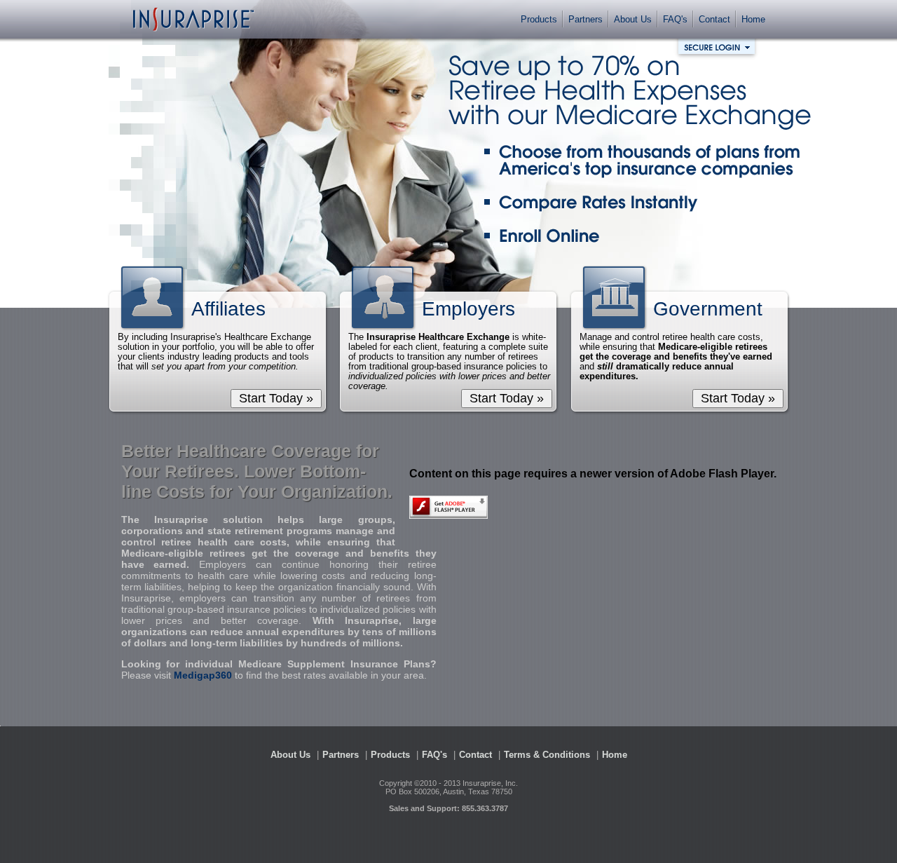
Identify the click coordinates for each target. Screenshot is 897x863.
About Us (633, 19)
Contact (714, 19)
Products (539, 19)
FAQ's (675, 19)
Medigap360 (203, 675)
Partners (585, 19)
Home (753, 19)
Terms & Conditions (547, 754)
